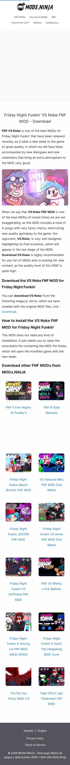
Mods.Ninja (59, 757)
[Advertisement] (35, 65)
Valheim (37, 22)
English (42, 730)
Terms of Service (35, 744)
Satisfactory (52, 22)
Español (28, 730)
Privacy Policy (35, 738)
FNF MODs (20, 17)
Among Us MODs (38, 17)
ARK (53, 17)
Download (9, 312)
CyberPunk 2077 (20, 22)
